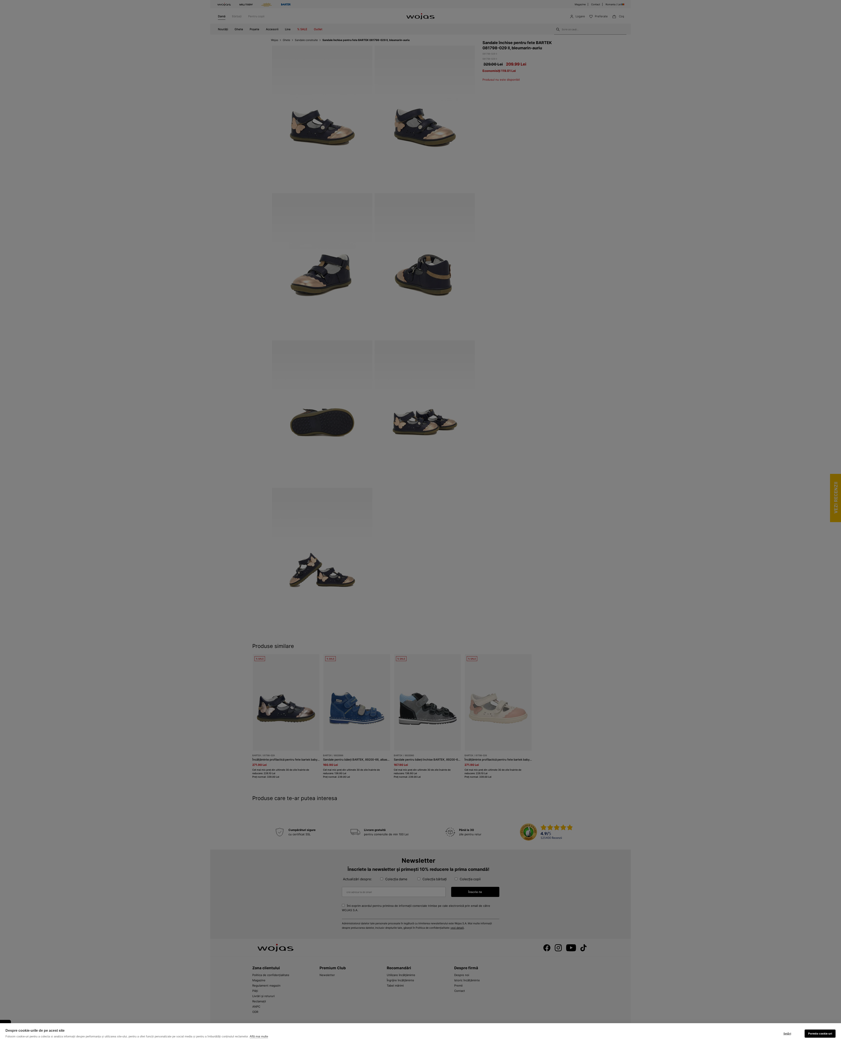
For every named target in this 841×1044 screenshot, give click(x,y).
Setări (787, 1033)
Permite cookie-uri (820, 1033)
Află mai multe (259, 1036)
